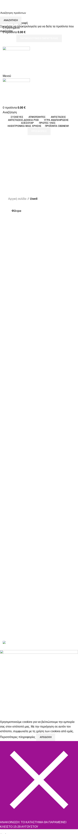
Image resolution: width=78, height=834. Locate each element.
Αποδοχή (46, 737)
